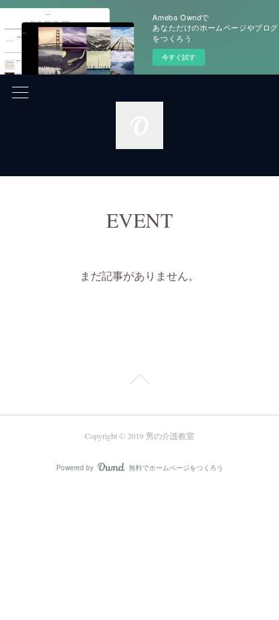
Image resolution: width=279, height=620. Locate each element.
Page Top (139, 381)
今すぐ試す (179, 57)
